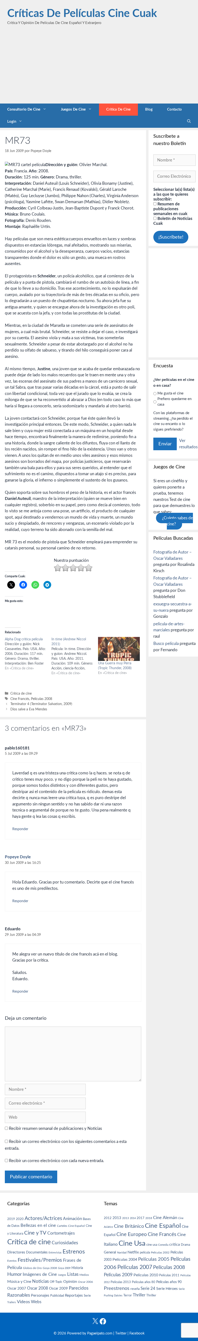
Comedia (163, 1245)
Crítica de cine (118, 109)
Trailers (11, 1302)
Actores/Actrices (43, 1218)
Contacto (174, 109)
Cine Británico (129, 1226)
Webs (36, 1302)
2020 (20, 1219)
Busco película (166, 644)
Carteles (62, 1225)
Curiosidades (65, 1243)
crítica (174, 1244)
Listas (72, 1274)
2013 (117, 1218)
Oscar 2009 (58, 1288)
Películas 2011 (169, 1275)
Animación (72, 1219)
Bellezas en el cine (38, 1225)
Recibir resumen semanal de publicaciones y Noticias (55, 1128)
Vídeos (23, 1302)
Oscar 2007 (16, 1288)
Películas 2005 (154, 1259)
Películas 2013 (121, 1282)
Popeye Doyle (18, 857)
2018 (148, 1218)
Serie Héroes (167, 1289)
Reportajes (74, 1295)
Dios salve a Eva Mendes (28, 709)
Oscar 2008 (37, 1288)
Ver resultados (188, 444)
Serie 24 (148, 1289)
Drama (185, 1244)
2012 (108, 1218)
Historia (77, 1268)
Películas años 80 (143, 1282)
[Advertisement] (99, 67)
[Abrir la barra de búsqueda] (189, 122)
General (110, 1252)
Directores (16, 1252)
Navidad (122, 1252)
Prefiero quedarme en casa (174, 401)
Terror (127, 1295)
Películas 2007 (134, 1267)
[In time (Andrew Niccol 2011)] (74, 656)
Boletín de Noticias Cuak (172, 221)
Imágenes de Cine (40, 1274)
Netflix (133, 1252)
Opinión (70, 1282)
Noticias (40, 1281)
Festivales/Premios (40, 1260)
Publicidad (57, 1295)
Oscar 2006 (85, 1281)
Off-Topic (56, 1282)
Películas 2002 (160, 1252)
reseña (135, 1289)
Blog (149, 109)
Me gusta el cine (170, 393)
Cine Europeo (131, 1234)
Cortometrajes (61, 1233)
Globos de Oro (32, 1268)
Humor (14, 1274)
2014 (133, 1218)
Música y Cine (19, 1282)
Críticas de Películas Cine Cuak (82, 13)
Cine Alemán (165, 1218)
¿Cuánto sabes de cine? (177, 521)
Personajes (40, 1295)
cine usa (151, 1244)
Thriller (139, 1295)
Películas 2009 (118, 1275)
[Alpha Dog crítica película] (28, 654)
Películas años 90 (169, 1282)
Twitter (121, 1333)
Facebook (137, 1333)
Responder (20, 829)
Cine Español (76, 1226)
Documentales (37, 1252)
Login (11, 121)
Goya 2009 (64, 1268)
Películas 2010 (146, 1275)
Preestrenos (116, 1288)
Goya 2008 (50, 1268)
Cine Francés (19, 699)
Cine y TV (35, 1233)
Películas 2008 (41, 699)
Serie (87, 1295)
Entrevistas (55, 1252)
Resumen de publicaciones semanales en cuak (170, 209)
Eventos (12, 1261)
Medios (84, 1275)
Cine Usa (132, 1243)
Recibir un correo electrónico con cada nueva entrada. (56, 1161)
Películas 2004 (125, 1259)
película (145, 1252)
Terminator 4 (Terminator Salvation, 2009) (41, 704)
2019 (11, 1219)
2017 (140, 1218)
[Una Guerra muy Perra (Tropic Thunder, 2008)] (119, 649)
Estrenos (74, 1252)
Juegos (62, 1275)
